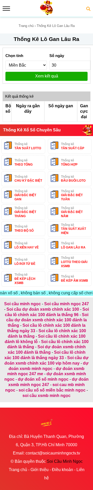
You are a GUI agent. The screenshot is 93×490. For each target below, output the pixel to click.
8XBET (46, 404)
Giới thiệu (39, 469)
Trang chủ (26, 26)
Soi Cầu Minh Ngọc (65, 461)
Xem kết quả (46, 76)
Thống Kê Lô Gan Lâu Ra (46, 39)
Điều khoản (62, 469)
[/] (46, 14)
